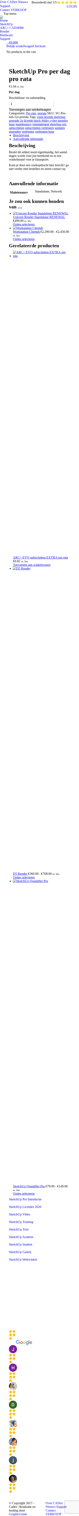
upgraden (15, 131)
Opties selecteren (24, 224)
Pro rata (31, 113)
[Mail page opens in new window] (12, 1318)
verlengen (28, 131)
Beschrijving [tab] (21, 135)
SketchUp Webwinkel (23, 1259)
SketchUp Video (19, 1214)
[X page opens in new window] (12, 1294)
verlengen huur (44, 131)
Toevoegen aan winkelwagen (30, 109)
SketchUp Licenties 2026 (25, 1207)
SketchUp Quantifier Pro (29, 1186)
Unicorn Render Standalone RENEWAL (39, 217)
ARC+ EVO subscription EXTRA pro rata (40, 557)
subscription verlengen (39, 128)
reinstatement (40, 124)
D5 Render (20, 873)
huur (12, 124)
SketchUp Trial (18, 1229)
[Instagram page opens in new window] (12, 1312)
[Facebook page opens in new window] (12, 1288)
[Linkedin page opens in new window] (12, 1306)
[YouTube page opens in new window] (12, 1300)
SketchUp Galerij (20, 1252)
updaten (60, 128)
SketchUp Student (20, 1244)
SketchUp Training (21, 1222)
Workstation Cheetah (27, 231)
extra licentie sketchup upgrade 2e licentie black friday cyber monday (38, 118)
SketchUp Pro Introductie (25, 1199)
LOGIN (72, 6)
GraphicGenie (18, 1514)
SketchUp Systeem (21, 1237)
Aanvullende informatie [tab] (28, 139)
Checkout (39, 46)
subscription (16, 128)
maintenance (24, 124)
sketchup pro (58, 124)
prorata (41, 113)
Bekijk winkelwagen (19, 46)
